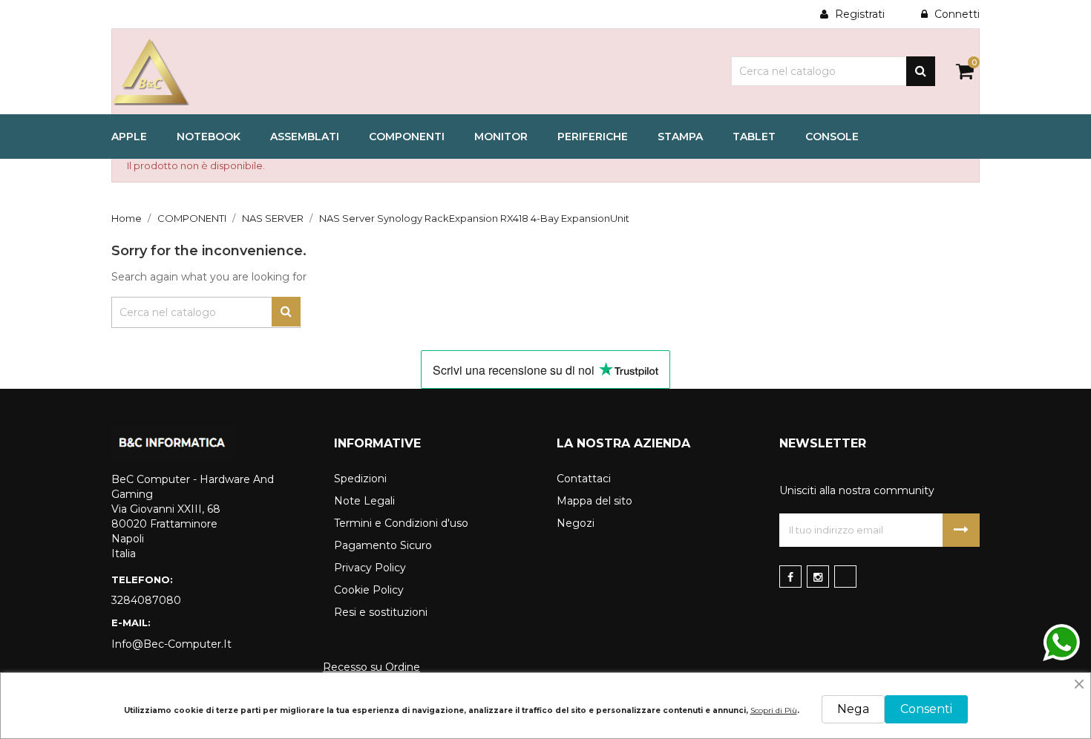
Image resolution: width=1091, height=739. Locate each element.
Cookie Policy (369, 590)
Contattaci (584, 478)
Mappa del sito (594, 501)
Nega (853, 709)
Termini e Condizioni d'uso (401, 523)
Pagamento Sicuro (383, 545)
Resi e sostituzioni (380, 612)
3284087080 (146, 600)
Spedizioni (360, 478)
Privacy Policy (370, 567)
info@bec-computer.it (171, 644)
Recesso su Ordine (371, 667)
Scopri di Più (773, 710)
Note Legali (364, 501)
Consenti (926, 709)
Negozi (575, 523)
